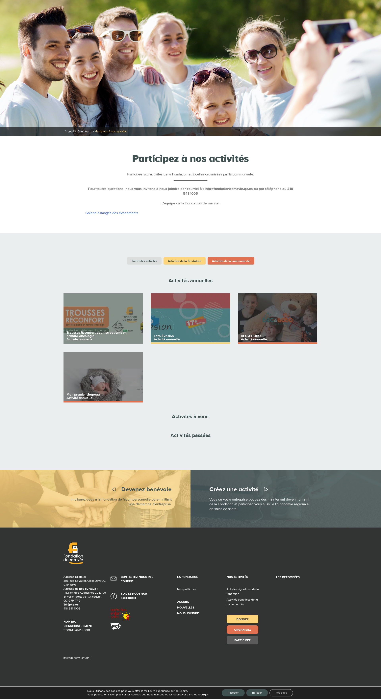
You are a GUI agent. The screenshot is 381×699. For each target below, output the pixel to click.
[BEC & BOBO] (277, 318)
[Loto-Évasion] (190, 318)
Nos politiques (186, 589)
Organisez (242, 629)
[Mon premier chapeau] (103, 377)
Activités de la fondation (184, 261)
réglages (203, 694)
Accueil (183, 601)
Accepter (233, 692)
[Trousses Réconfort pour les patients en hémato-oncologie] (103, 318)
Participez (242, 640)
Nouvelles (185, 607)
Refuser (257, 692)
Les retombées (288, 577)
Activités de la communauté (231, 261)
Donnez (242, 619)
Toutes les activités (144, 261)
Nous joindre (188, 613)
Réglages (281, 692)
